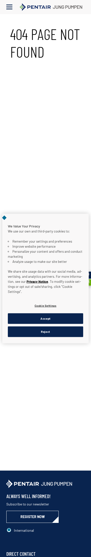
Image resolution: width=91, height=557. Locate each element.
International (24, 530)
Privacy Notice (37, 282)
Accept (45, 318)
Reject (45, 331)
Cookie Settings (46, 305)
